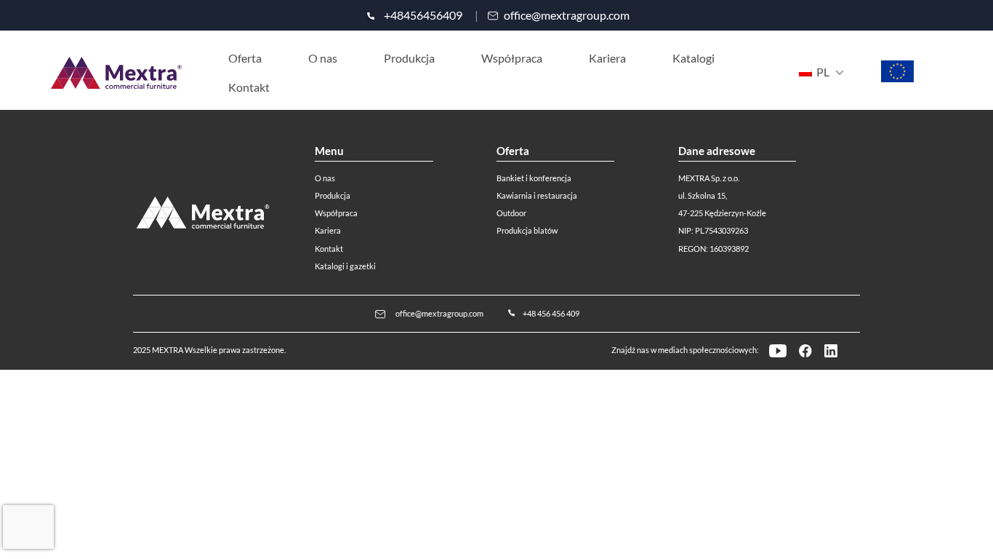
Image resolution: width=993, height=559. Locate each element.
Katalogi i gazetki (345, 266)
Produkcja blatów (527, 230)
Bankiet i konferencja (533, 178)
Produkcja (332, 195)
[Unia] (897, 79)
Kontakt (329, 248)
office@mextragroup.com (567, 15)
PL (821, 72)
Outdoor (511, 213)
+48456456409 (423, 15)
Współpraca (336, 213)
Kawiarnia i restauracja (536, 195)
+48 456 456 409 (551, 313)
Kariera (328, 230)
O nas (325, 178)
